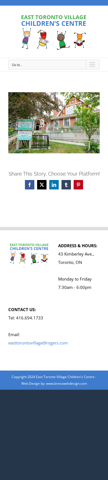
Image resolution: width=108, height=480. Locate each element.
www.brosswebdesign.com (66, 383)
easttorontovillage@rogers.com (38, 343)
